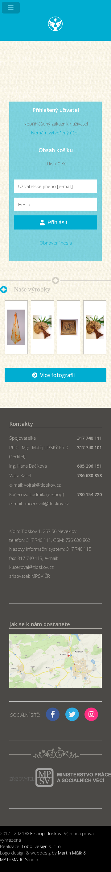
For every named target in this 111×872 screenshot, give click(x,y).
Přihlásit (57, 222)
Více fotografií (57, 375)
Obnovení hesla (55, 243)
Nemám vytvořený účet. (55, 132)
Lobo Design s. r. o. (42, 846)
